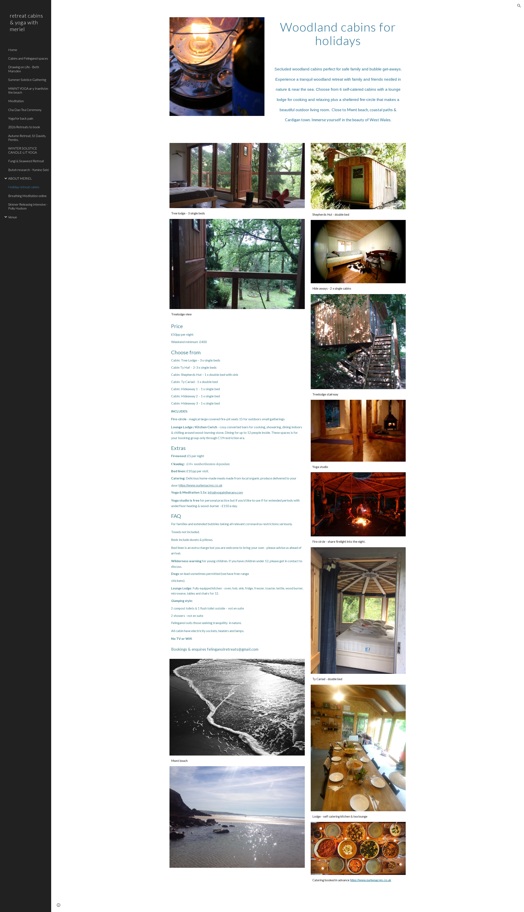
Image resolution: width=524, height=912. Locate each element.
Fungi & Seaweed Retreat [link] (26, 161)
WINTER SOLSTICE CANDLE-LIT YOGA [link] (22, 150)
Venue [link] (12, 217)
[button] (519, 6)
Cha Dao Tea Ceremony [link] (25, 110)
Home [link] (12, 50)
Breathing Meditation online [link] (27, 196)
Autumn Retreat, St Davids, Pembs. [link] (27, 138)
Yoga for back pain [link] (20, 118)
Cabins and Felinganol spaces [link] (28, 58)
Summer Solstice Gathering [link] (27, 80)
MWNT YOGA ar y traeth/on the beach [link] (28, 90)
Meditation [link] (16, 101)
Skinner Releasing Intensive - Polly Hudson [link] (27, 206)
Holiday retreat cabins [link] (23, 187)
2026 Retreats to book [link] (24, 127)
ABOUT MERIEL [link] (20, 178)
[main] (338, 33)
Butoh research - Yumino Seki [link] (28, 170)
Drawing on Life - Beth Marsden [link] (23, 69)
